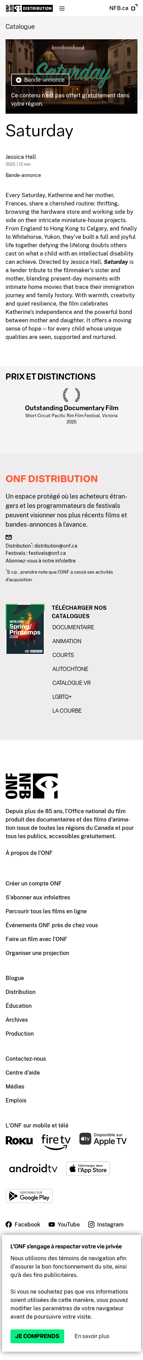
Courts (63, 655)
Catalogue (20, 27)
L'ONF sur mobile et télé (37, 1125)
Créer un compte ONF (34, 883)
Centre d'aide (23, 1072)
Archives (17, 1020)
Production (20, 1033)
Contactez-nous (26, 1058)
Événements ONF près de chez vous (52, 925)
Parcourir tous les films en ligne (46, 911)
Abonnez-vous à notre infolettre (41, 561)
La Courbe (67, 710)
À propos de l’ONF (29, 853)
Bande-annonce (23, 175)
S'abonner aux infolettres (38, 897)
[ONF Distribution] (29, 8)
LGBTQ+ (62, 697)
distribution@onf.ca (55, 546)
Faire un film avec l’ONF (36, 939)
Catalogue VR (71, 683)
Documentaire (73, 627)
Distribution (20, 992)
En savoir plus (92, 1336)
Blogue (15, 978)
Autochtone (70, 669)
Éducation (19, 1006)
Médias (15, 1086)
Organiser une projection (37, 953)
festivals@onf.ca (47, 553)
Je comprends (37, 1336)
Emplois (16, 1100)
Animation (66, 641)
